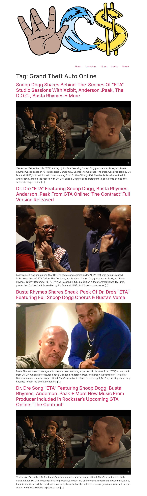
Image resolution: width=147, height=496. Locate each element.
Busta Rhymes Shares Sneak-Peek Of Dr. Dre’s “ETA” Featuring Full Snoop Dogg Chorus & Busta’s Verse (72, 294)
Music (114, 66)
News (78, 66)
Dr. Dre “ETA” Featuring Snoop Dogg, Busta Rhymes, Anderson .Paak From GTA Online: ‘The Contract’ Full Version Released (73, 194)
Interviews (90, 66)
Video (104, 66)
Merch (125, 66)
